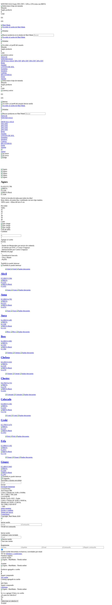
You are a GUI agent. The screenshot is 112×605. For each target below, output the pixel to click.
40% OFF (25, 61)
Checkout (4, 587)
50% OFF (17, 61)
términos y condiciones (14, 554)
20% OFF (39, 61)
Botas (3, 132)
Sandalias (4, 137)
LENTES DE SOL (7, 135)
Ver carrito (4, 577)
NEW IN (4, 116)
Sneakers (4, 139)
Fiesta (3, 145)
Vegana (3, 147)
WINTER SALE (7, 118)
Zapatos (3, 134)
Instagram (11, 487)
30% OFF (32, 61)
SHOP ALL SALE (7, 61)
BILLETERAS (6, 143)
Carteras (4, 141)
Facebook (4, 487)
